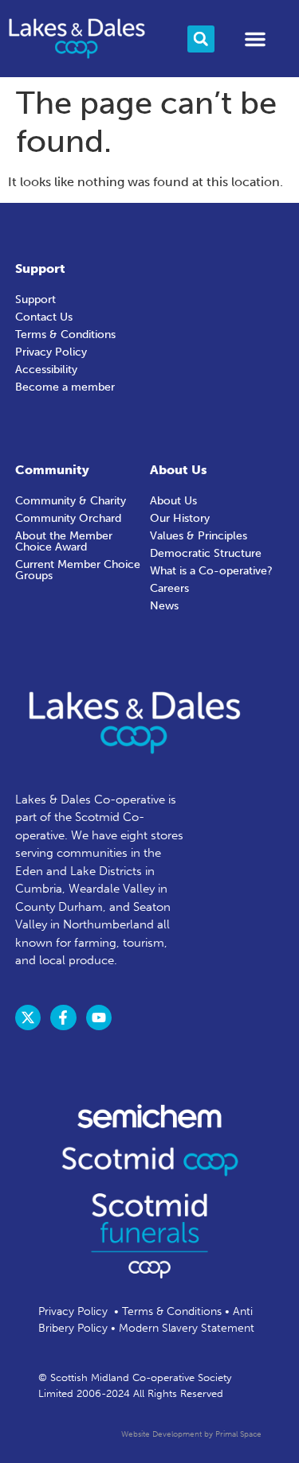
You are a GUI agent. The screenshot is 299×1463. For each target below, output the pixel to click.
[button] (200, 39)
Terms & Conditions (65, 334)
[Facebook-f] (63, 1017)
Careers (169, 588)
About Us (173, 501)
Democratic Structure (206, 553)
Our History (180, 518)
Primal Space (238, 1434)
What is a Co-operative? (211, 571)
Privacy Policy (51, 352)
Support (35, 299)
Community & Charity (70, 501)
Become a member (65, 387)
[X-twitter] (28, 1017)
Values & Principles (198, 536)
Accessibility (46, 369)
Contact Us (44, 317)
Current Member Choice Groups (77, 570)
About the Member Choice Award (63, 541)
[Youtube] (99, 1017)
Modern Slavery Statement (186, 1328)
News (164, 606)
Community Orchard (68, 518)
